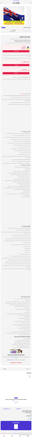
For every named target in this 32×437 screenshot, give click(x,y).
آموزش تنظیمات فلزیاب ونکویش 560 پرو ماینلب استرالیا (16, 399)
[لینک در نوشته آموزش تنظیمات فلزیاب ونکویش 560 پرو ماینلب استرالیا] (16, 386)
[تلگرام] (25, 432)
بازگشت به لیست (16, 369)
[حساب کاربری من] (1, 3)
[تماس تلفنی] (30, 432)
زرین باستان (15, 433)
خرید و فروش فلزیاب (14, 356)
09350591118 (29, 419)
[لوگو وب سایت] (16, 3)
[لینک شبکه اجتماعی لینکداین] (11, 31)
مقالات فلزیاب (3, 27)
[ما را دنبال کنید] (16, 64)
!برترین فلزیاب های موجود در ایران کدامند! (16, 355)
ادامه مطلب (16, 402)
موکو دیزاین (3, 433)
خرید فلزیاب (13, 359)
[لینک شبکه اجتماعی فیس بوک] (15, 31)
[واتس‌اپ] (27, 432)
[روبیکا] (20, 432)
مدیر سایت (17, 401)
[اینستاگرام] (23, 432)
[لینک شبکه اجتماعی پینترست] (12, 31)
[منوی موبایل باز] (31, 3)
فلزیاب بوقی (16, 397)
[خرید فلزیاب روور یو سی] (16, 49)
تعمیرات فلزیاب (9, 359)
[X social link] (14, 31)
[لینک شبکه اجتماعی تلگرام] (10, 31)
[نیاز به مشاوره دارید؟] (16, 72)
